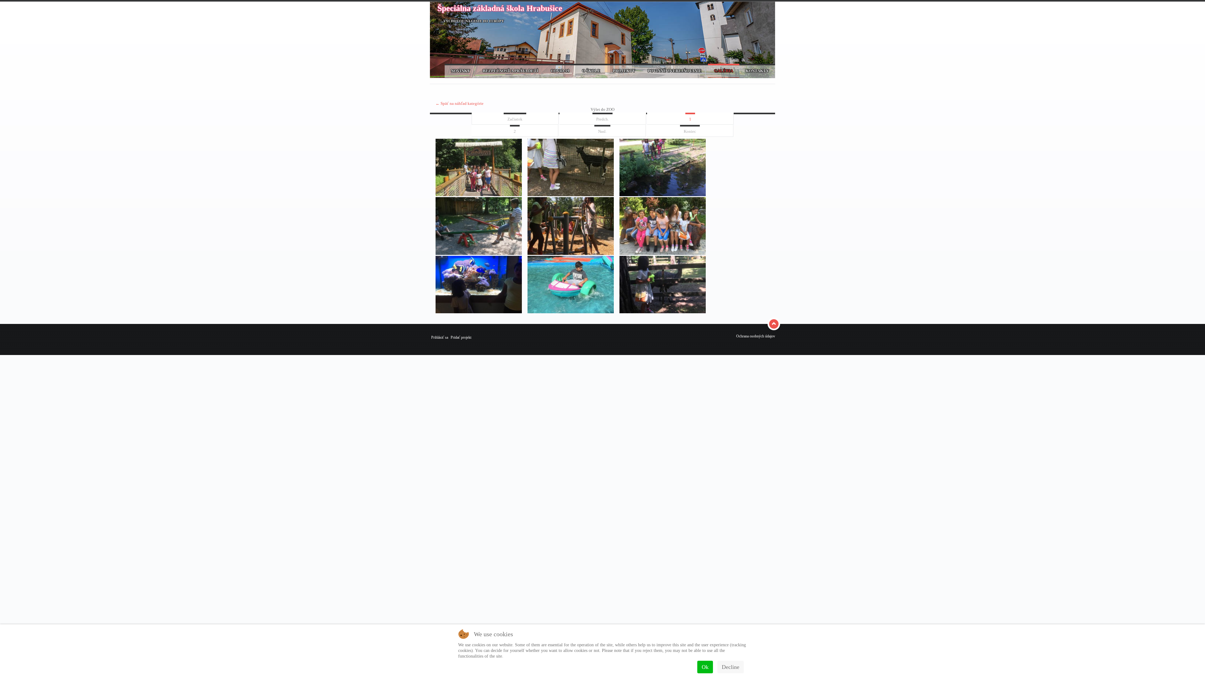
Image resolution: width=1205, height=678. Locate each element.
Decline (730, 667)
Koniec (690, 131)
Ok (705, 667)
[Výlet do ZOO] (479, 194)
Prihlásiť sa (439, 337)
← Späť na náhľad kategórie (460, 103)
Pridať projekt (461, 337)
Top (774, 324)
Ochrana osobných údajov (755, 336)
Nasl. (602, 131)
